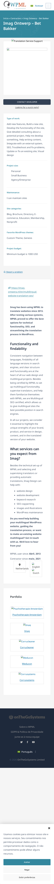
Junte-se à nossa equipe (27, 736)
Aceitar (27, 862)
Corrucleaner (27, 647)
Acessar (39, 5)
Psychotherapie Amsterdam (27, 614)
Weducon (27, 663)
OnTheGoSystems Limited (31, 759)
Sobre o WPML (27, 726)
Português (27, 751)
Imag (27, 631)
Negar (27, 869)
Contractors (16, 18)
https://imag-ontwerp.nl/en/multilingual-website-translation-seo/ (22, 291)
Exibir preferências (27, 877)
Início (5, 18)
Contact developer (27, 102)
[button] (49, 828)
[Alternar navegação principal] (48, 5)
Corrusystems (27, 680)
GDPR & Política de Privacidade (27, 731)
